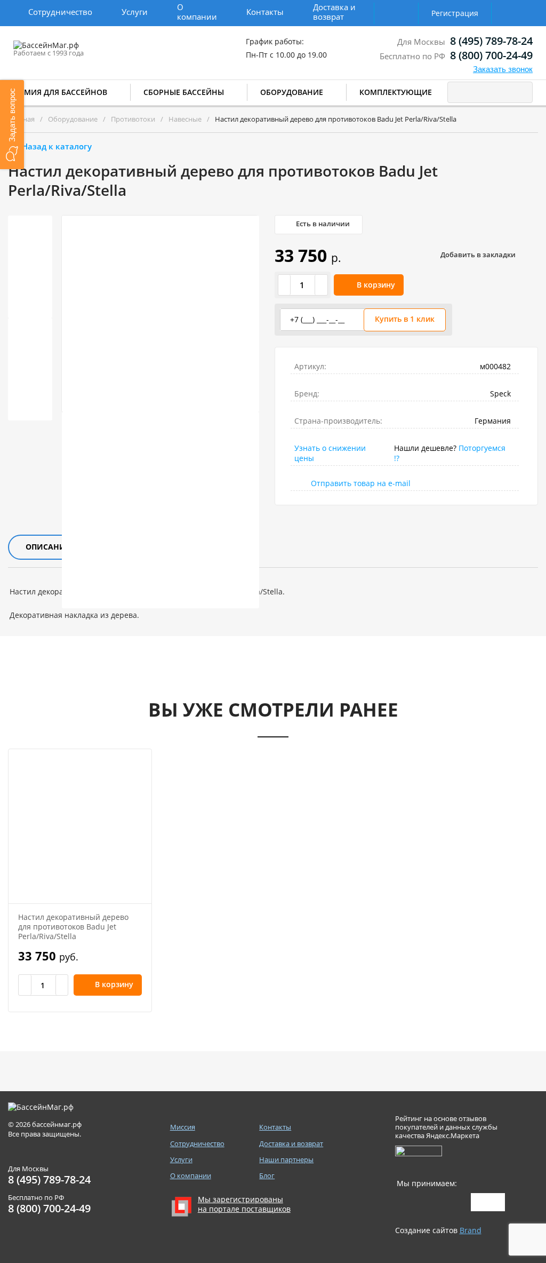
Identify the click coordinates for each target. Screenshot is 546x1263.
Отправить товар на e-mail (361, 483)
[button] (12, 124)
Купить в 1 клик (405, 319)
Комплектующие (395, 92)
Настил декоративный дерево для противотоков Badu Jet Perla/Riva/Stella (73, 926)
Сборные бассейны (183, 92)
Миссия (182, 1127)
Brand (470, 1230)
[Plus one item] (321, 285)
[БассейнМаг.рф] (79, 50)
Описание (48, 547)
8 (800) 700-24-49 (491, 55)
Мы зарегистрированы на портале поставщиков (244, 1204)
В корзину (376, 285)
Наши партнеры (286, 1159)
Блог (267, 1175)
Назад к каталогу (57, 146)
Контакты (265, 11)
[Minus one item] (284, 285)
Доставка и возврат (334, 12)
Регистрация (454, 13)
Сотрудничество (60, 11)
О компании (197, 12)
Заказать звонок (503, 69)
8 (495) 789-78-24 (491, 41)
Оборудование (291, 92)
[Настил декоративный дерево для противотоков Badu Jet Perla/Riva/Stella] (80, 826)
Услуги (135, 11)
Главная (21, 119)
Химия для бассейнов (60, 92)
